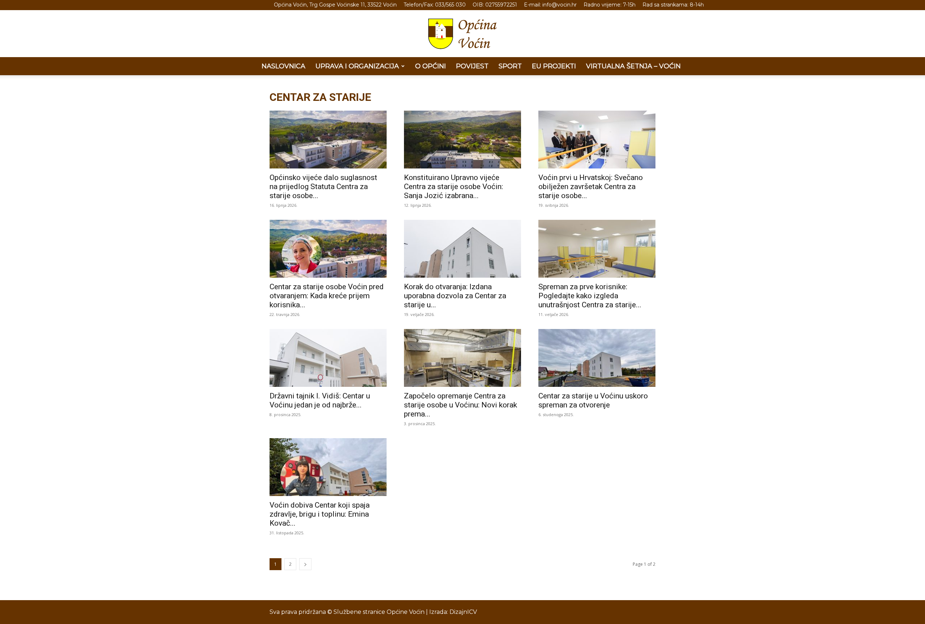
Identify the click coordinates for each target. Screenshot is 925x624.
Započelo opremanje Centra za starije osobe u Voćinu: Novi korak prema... (460, 405)
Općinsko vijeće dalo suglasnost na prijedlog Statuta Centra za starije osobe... (323, 186)
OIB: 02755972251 (495, 4)
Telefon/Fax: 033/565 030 (435, 4)
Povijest (472, 66)
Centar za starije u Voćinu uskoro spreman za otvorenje (593, 400)
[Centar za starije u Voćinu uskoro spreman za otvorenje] (596, 358)
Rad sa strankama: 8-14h (673, 4)
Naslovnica (283, 66)
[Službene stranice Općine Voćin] (462, 34)
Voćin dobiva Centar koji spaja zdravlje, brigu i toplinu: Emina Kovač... (320, 514)
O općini (430, 66)
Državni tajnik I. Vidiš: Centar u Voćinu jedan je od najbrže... (320, 400)
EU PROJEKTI (554, 66)
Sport (510, 66)
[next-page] (305, 564)
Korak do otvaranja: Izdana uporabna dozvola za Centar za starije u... (455, 295)
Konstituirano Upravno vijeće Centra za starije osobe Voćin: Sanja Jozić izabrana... (453, 186)
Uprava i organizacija (357, 66)
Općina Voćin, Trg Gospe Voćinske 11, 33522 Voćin (335, 4)
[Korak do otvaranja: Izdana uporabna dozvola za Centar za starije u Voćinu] (462, 249)
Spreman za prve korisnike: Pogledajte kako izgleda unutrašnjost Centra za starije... (589, 295)
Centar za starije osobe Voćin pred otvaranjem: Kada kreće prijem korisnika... (327, 295)
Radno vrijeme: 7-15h (610, 4)
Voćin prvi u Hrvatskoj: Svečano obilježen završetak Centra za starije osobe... (590, 186)
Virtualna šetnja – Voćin (633, 66)
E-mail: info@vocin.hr (550, 4)
